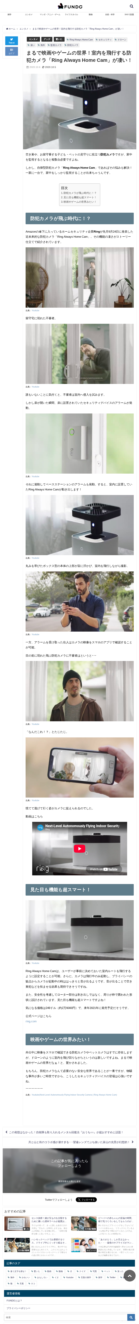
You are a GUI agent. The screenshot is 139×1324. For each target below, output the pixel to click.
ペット (107, 1271)
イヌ (57, 1277)
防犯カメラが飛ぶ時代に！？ (80, 193)
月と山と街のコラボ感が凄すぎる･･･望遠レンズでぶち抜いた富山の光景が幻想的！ (79, 1142)
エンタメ (29, 14)
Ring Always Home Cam (81, 40)
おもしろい (42, 1277)
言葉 (22, 1284)
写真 (95, 1271)
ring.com (31, 1021)
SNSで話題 (129, 14)
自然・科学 (110, 14)
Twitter (113, 1277)
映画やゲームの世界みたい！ (80, 201)
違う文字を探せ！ (18, 1271)
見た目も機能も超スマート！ (80, 197)
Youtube (35, 311)
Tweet (12, 43)
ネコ (33, 1284)
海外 (43, 45)
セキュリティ (105, 40)
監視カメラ (56, 45)
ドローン (121, 40)
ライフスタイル (71, 14)
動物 (91, 14)
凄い (32, 45)
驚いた (59, 39)
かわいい (26, 1277)
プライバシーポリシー (18, 1308)
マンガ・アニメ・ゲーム (50, 14)
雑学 (9, 14)
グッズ (47, 39)
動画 (49, 1271)
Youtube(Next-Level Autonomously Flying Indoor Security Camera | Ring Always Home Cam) (74, 1095)
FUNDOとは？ (14, 1300)
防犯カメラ (72, 45)
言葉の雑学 (86, 1277)
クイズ (82, 1271)
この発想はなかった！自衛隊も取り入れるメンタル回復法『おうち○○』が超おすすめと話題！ (66, 1132)
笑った (120, 1271)
